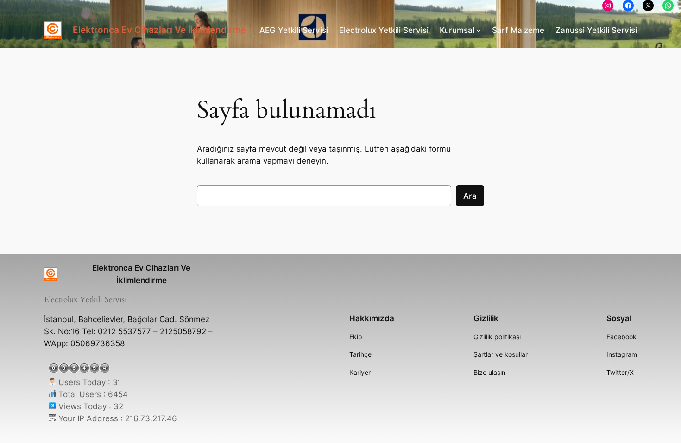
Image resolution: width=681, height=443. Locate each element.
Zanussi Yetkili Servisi (596, 30)
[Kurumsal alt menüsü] (478, 30)
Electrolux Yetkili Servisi (384, 30)
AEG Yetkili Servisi (293, 30)
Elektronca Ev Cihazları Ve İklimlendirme (159, 29)
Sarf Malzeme (518, 30)
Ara (470, 196)
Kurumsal (457, 30)
